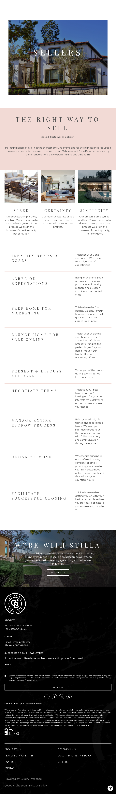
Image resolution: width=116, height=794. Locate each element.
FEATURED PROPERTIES (19, 755)
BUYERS (9, 762)
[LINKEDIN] (61, 696)
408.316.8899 (20, 645)
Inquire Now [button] (58, 572)
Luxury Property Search (75, 755)
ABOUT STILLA (13, 749)
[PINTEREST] (69, 696)
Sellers (63, 762)
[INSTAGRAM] (54, 696)
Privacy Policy (30, 680)
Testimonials (67, 749)
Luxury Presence (31, 778)
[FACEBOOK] (47, 696)
